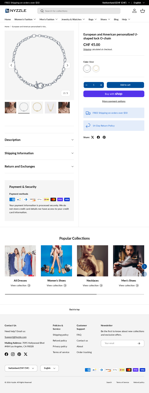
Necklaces (93, 280)
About (80, 346)
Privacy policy (60, 346)
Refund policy (60, 340)
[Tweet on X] (92, 137)
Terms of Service (122, 382)
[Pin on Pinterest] (104, 137)
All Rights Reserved (24, 382)
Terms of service (61, 352)
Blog (116, 19)
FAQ (79, 334)
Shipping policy (60, 334)
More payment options (113, 101)
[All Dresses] (20, 260)
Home (8, 19)
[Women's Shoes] (56, 260)
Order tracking (84, 352)
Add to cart (125, 85)
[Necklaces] (92, 260)
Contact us (82, 340)
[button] (142, 11)
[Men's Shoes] (128, 260)
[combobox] (78, 11)
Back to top (74, 309)
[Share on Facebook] (98, 137)
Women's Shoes (56, 280)
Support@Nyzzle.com (15, 337)
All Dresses (20, 280)
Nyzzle (13, 382)
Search (109, 382)
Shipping (87, 49)
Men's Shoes (128, 280)
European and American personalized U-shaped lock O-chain (29, 26)
